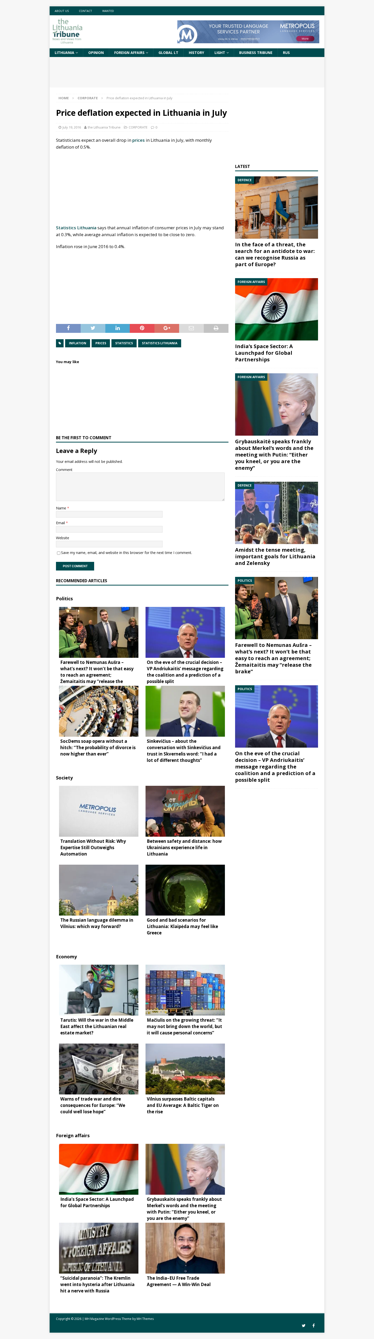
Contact (85, 11)
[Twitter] (303, 1325)
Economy (66, 956)
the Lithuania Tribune (104, 127)
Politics (64, 598)
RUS (286, 52)
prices (138, 140)
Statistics (124, 343)
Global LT (168, 52)
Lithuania (64, 52)
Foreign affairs (129, 52)
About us (62, 11)
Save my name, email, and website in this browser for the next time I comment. (126, 552)
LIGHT (219, 52)
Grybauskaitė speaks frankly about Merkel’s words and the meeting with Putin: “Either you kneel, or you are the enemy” (274, 454)
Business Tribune (255, 52)
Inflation (77, 343)
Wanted (108, 11)
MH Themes (145, 1319)
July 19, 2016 (72, 127)
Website (62, 537)
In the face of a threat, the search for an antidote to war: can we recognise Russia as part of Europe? (275, 254)
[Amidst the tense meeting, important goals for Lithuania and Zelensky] (276, 513)
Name (61, 508)
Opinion (96, 52)
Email (61, 522)
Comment (64, 469)
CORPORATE (138, 127)
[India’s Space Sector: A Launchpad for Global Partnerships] (276, 309)
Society (64, 778)
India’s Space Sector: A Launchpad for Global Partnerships (264, 353)
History (196, 52)
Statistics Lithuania (76, 228)
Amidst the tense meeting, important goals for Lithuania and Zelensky (275, 556)
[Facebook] (313, 1325)
